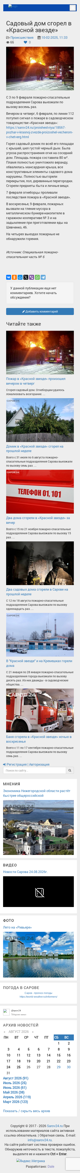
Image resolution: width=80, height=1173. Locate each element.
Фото (8, 920)
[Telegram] (43, 277)
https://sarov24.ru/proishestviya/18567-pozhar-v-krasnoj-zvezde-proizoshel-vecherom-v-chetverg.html (39, 132)
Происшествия (21, 37)
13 (38, 1055)
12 (28, 1055)
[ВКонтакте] (8, 277)
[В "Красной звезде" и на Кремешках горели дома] (40, 634)
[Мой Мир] (20, 277)
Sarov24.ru (55, 1126)
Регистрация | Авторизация (27, 764)
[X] (25, 277)
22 (59, 1061)
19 (28, 1061)
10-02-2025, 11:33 (54, 37)
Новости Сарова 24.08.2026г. (25, 872)
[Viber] (31, 277)
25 (19, 1067)
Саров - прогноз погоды (38, 993)
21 (48, 1061)
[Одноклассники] (14, 277)
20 (38, 1061)
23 (69, 1061)
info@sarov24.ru (40, 1140)
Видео (10, 865)
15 (59, 1055)
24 (8, 1067)
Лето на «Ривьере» (17, 927)
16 (69, 1055)
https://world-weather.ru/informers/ (38, 996)
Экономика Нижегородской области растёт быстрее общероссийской (36, 793)
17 (8, 1061)
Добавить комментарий (41, 311)
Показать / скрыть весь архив (26, 1111)
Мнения (11, 783)
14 (48, 1055)
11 (19, 1055)
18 (19, 1061)
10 (8, 1055)
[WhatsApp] (37, 277)
